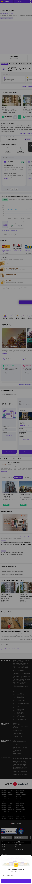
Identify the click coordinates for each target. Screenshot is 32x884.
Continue (16, 881)
